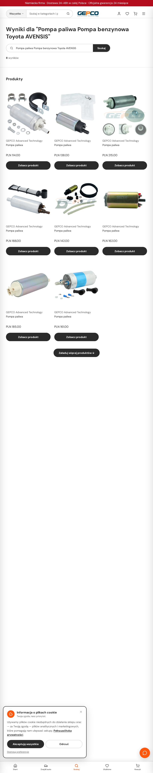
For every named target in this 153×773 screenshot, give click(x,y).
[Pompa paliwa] (28, 113)
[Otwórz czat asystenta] (145, 753)
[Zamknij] (80, 711)
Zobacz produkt (28, 165)
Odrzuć (64, 744)
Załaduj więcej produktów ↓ (76, 353)
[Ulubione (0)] (127, 13)
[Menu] (143, 13)
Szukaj (101, 48)
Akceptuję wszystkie (26, 744)
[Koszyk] (135, 13)
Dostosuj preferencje (18, 751)
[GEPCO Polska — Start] (88, 14)
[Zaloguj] (119, 13)
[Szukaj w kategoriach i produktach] (68, 14)
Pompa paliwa (14, 145)
